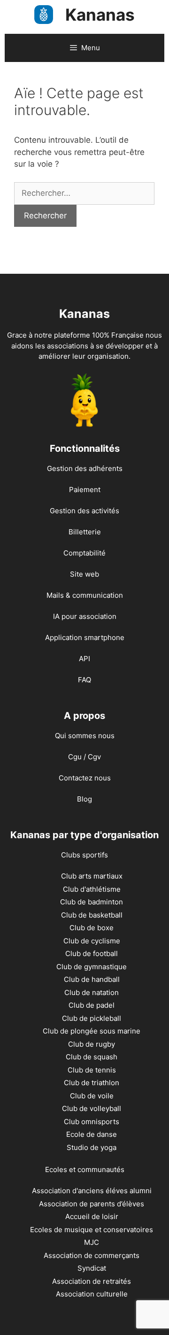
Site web (84, 574)
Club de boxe (91, 927)
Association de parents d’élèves (91, 1203)
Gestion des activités (84, 510)
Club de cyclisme (91, 940)
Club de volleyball (91, 1108)
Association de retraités (91, 1281)
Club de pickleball (91, 1018)
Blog (84, 799)
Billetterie (85, 531)
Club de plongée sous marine (91, 1030)
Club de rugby (91, 1044)
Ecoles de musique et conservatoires (91, 1229)
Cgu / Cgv (84, 756)
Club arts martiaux (92, 876)
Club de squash (91, 1056)
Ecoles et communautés (84, 1169)
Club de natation (91, 992)
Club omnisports (91, 1121)
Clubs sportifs (84, 854)
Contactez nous (85, 777)
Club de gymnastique (91, 966)
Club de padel (92, 1005)
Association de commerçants (91, 1255)
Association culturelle (92, 1293)
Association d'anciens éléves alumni (92, 1190)
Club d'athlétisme (92, 889)
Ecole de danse (91, 1134)
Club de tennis (92, 1069)
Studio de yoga (91, 1147)
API (84, 658)
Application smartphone (84, 637)
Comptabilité (84, 552)
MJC (91, 1242)
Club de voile (92, 1095)
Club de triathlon (91, 1082)
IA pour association (84, 616)
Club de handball (92, 979)
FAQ (84, 679)
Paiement (84, 489)
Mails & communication (84, 595)
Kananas (100, 14)
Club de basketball (92, 915)
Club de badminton (91, 901)
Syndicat (91, 1268)
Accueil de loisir (91, 1216)
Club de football (91, 953)
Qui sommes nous (85, 735)
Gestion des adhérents (85, 468)
